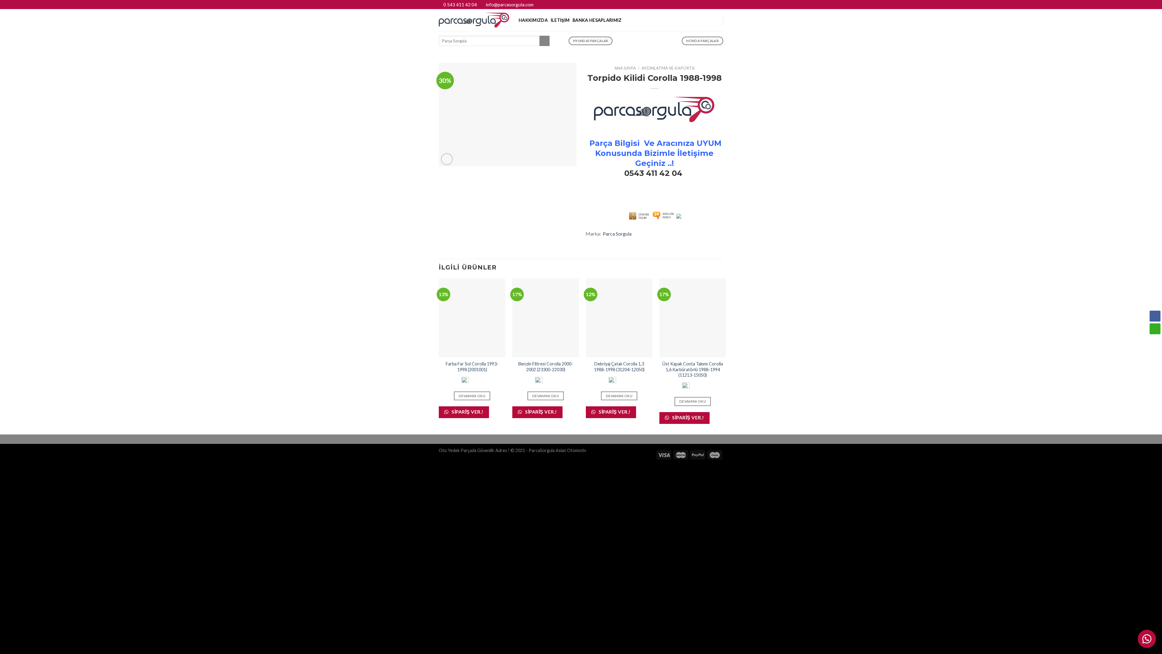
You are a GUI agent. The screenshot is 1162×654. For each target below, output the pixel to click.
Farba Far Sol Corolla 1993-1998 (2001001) (472, 366)
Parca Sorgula (617, 233)
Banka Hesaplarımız (597, 20)
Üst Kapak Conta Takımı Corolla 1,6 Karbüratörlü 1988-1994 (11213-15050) (692, 369)
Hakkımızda (533, 20)
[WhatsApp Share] (1155, 328)
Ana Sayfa (625, 68)
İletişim (560, 20)
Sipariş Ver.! (467, 412)
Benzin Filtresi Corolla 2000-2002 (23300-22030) (545, 366)
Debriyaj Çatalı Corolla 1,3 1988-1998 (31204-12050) (619, 366)
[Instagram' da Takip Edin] (714, 4)
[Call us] (720, 4)
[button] (1155, 340)
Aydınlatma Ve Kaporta (668, 68)
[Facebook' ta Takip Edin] (709, 4)
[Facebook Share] (1155, 316)
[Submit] (545, 41)
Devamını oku (472, 396)
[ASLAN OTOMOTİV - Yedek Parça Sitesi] (474, 20)
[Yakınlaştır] (447, 159)
